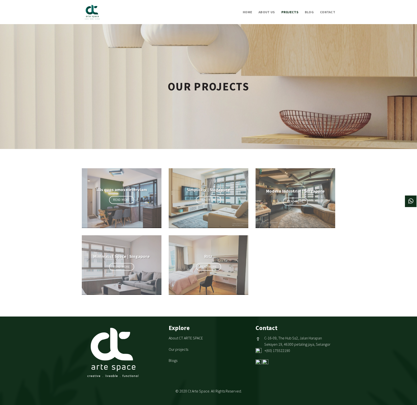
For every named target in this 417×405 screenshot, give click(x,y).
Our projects (178, 349)
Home (247, 12)
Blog (309, 12)
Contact (327, 12)
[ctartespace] (103, 12)
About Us (266, 12)
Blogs (173, 360)
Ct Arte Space (198, 391)
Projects (290, 12)
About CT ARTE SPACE (186, 338)
